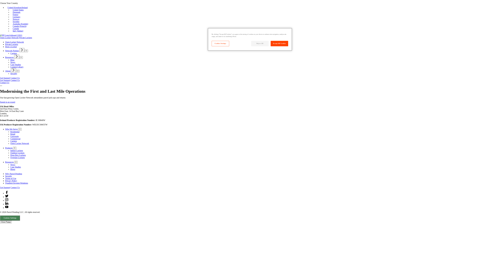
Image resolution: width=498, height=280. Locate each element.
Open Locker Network (9, 38)
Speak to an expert (7, 102)
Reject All (260, 43)
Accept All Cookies (279, 43)
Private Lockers (25, 38)
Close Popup (6, 222)
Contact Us (15, 78)
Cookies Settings (10, 218)
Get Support (5, 78)
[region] (250, 39)
